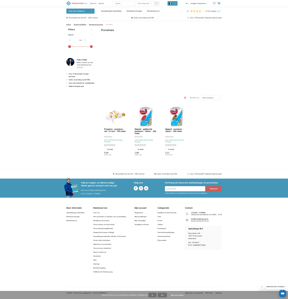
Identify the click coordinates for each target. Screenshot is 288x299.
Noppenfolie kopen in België (103, 232)
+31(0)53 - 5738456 (93, 194)
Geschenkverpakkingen (166, 232)
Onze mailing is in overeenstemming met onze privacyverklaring (186, 193)
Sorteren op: (194, 98)
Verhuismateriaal (164, 236)
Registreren (139, 213)
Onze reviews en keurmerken (104, 224)
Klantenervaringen (134, 11)
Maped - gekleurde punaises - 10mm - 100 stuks (145, 131)
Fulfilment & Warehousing (102, 272)
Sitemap (96, 264)
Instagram (141, 188)
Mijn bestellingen (141, 217)
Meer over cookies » (177, 295)
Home (68, 24)
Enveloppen (162, 228)
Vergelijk (110, 149)
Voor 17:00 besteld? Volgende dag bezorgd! (206, 18)
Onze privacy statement (102, 248)
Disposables (162, 240)
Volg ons (138, 182)
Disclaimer (97, 256)
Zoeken (156, 3)
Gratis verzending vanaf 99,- (144, 18)
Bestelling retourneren (101, 221)
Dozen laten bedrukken (101, 240)
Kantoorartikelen (80, 24)
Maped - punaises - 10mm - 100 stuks (174, 130)
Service (101, 3)
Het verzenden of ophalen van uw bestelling (109, 217)
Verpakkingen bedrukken (111, 11)
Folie (159, 217)
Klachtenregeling (99, 268)
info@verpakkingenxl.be (199, 219)
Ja (152, 295)
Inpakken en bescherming (167, 213)
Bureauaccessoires (96, 24)
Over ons (93, 3)
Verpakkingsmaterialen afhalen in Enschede (109, 236)
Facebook (136, 188)
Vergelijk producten (142, 224)
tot (80, 40)
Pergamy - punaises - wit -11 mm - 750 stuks (115, 130)
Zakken (160, 224)
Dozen (160, 221)
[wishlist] (214, 3)
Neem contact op (99, 252)
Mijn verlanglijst (140, 221)
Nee (162, 295)
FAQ (94, 260)
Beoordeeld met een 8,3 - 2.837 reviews (83, 18)
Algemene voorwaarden (102, 244)
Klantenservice (153, 11)
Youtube (146, 188)
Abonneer (214, 189)
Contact (80, 67)
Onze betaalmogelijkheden (103, 228)
